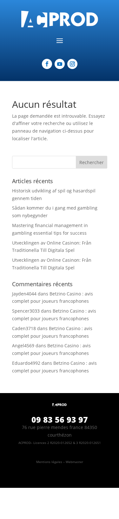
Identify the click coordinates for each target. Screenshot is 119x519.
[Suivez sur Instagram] (72, 64)
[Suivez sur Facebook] (47, 64)
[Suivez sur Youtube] (60, 64)
